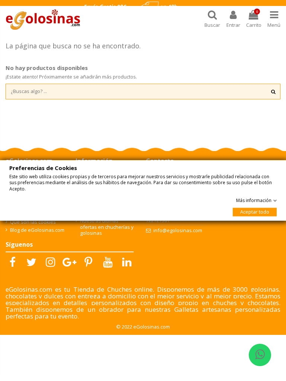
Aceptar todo (254, 212)
